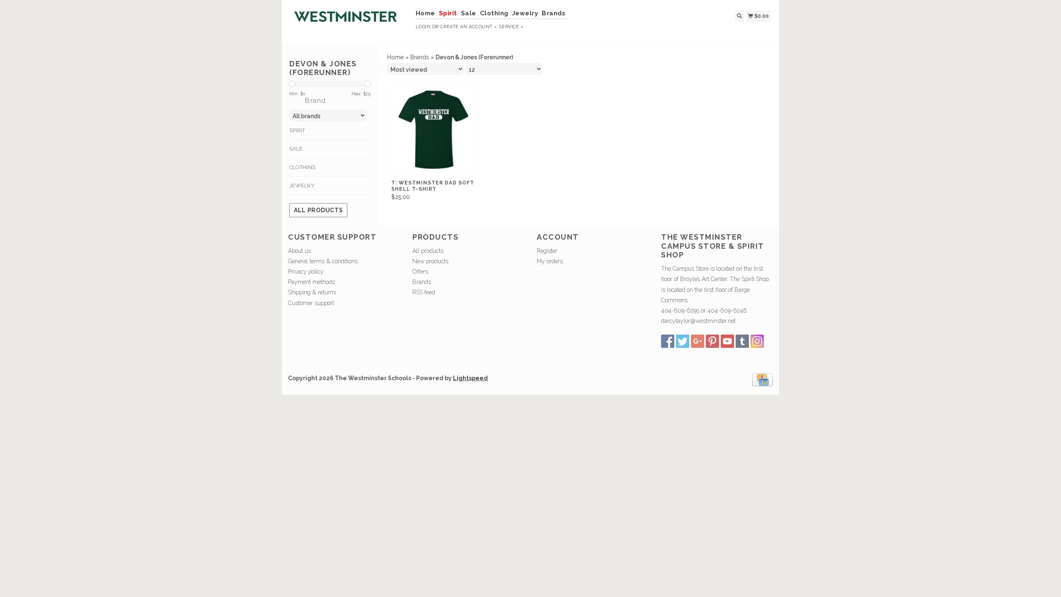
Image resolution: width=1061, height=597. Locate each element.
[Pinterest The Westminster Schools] (712, 341)
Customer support (311, 303)
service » (511, 26)
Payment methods (311, 282)
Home (425, 13)
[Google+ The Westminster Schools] (697, 341)
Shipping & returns (312, 292)
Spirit (448, 13)
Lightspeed (470, 378)
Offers (420, 271)
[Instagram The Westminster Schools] (757, 341)
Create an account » (468, 26)
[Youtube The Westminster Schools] (727, 341)
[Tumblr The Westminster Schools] (742, 341)
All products (318, 210)
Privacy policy (306, 271)
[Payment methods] (762, 379)
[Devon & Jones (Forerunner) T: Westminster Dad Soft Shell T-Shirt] (433, 130)
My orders (550, 261)
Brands (553, 13)
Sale (468, 13)
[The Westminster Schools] (348, 20)
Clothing (494, 13)
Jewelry (525, 13)
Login (423, 26)
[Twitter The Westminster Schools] (682, 341)
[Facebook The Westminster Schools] (667, 341)
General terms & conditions (323, 261)
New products (430, 261)
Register (547, 251)
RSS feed (423, 292)
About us (299, 251)
